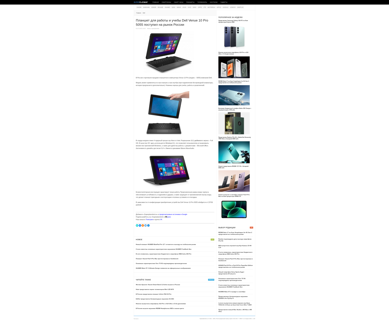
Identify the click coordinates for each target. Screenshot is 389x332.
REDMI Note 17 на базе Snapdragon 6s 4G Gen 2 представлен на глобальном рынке (233, 82)
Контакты (136, 318)
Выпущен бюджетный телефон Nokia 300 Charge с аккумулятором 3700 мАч (234, 109)
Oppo (200, 7)
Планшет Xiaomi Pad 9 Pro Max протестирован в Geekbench (157, 258)
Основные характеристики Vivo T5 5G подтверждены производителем (161, 263)
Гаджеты (223, 2)
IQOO (173, 7)
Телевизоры (202, 2)
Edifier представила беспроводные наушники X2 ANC (155, 299)
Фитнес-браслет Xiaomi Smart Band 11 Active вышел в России (158, 284)
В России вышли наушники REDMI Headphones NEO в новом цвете (160, 308)
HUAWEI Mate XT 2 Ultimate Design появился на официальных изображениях (163, 268)
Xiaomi (139, 7)
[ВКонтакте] (140, 225)
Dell (144, 13)
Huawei (167, 7)
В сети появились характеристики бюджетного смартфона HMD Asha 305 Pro (163, 254)
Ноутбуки (213, 2)
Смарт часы (178, 2)
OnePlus (240, 7)
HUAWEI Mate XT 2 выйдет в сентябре (231, 292)
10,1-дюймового (197, 140)
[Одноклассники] (143, 225)
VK (161, 219)
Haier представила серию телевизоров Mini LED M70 (155, 289)
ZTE (205, 7)
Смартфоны (166, 2)
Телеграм (149, 219)
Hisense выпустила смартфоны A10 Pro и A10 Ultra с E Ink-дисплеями (161, 303)
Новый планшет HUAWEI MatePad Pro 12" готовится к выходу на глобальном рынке (166, 244)
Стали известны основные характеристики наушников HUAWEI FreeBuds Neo (163, 249)
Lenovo (233, 7)
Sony (194, 7)
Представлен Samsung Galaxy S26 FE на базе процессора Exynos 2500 (233, 21)
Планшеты (190, 2)
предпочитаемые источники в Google (173, 214)
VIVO (189, 7)
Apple (219, 7)
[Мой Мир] (148, 225)
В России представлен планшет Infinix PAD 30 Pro (153, 294)
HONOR (153, 7)
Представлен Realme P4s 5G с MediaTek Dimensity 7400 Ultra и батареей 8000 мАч (234, 138)
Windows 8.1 (170, 143)
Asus (184, 7)
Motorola (211, 7)
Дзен (169, 217)
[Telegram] (145, 225)
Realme (160, 7)
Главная (155, 2)
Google (225, 7)
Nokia (179, 7)
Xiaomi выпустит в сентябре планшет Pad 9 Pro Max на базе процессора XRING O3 (234, 195)
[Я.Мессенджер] (137, 225)
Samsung (146, 7)
